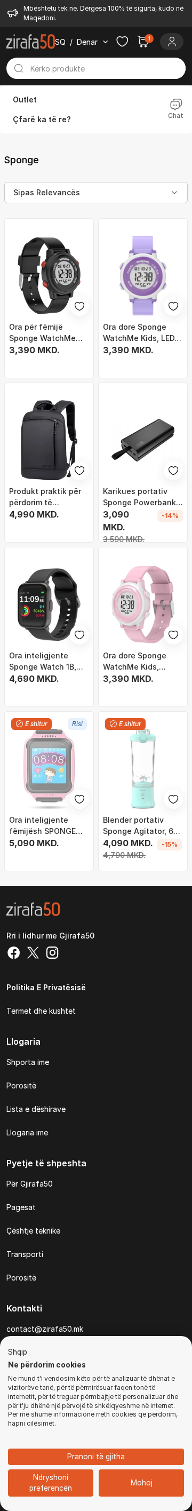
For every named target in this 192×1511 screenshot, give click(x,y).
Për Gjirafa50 (29, 1183)
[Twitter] (33, 954)
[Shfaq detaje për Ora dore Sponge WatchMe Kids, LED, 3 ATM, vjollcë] (143, 276)
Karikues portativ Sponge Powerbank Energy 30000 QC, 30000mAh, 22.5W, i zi (140, 497)
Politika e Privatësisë (46, 987)
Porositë (21, 1085)
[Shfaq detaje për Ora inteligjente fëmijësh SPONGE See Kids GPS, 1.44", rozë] (49, 769)
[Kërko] (18, 68)
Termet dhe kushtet (41, 1010)
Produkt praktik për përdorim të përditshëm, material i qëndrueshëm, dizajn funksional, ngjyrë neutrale (48, 497)
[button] (17, 1352)
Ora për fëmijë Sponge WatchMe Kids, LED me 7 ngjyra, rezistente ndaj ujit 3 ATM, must (49, 333)
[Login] (171, 41)
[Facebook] (13, 954)
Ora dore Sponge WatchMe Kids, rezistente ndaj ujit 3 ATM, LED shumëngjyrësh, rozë (142, 661)
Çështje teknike (33, 1230)
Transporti (24, 1254)
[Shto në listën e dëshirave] (79, 306)
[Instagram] (52, 954)
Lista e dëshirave (36, 1109)
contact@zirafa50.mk (44, 1328)
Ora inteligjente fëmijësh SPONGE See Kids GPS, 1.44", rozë (47, 826)
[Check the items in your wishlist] (122, 41)
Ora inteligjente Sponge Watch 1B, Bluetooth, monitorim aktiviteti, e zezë (48, 661)
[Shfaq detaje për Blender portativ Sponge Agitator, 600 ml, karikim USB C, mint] (143, 769)
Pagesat (21, 1207)
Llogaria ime (27, 1132)
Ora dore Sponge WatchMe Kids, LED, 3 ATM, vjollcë (140, 333)
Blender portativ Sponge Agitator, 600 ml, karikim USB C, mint (143, 826)
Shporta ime (27, 1062)
